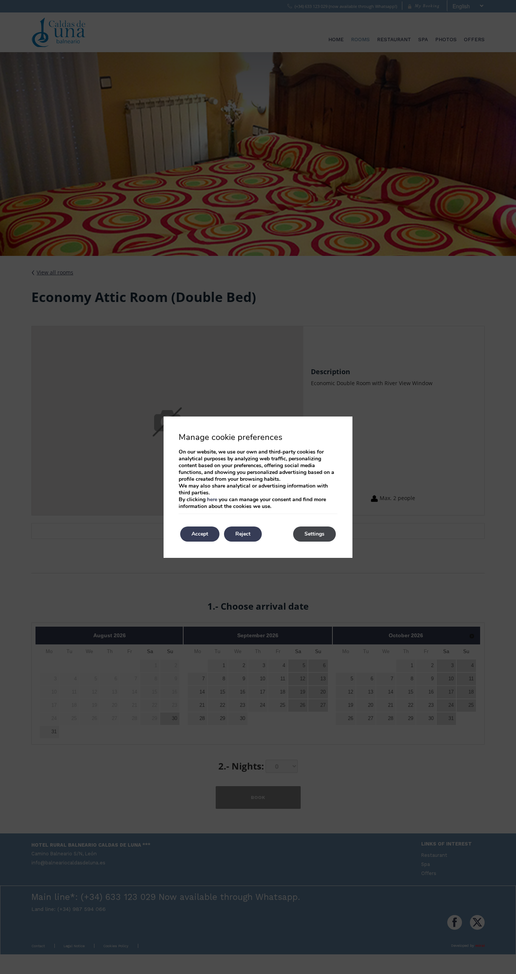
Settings (314, 533)
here (212, 499)
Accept (200, 533)
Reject (242, 533)
